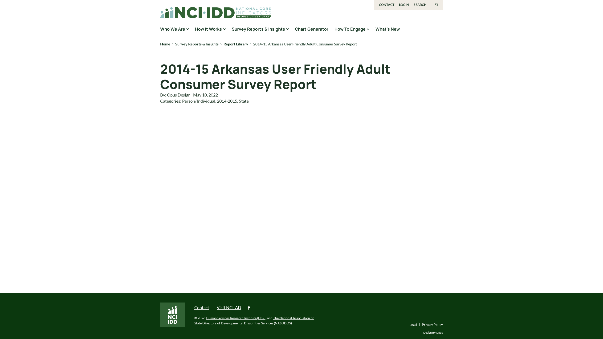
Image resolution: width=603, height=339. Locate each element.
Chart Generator (311, 29)
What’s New (387, 29)
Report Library (236, 44)
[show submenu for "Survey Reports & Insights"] (287, 29)
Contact (386, 5)
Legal (413, 325)
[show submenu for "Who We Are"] (187, 29)
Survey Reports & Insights (197, 44)
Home (165, 44)
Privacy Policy (432, 325)
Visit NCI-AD (229, 307)
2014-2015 (227, 101)
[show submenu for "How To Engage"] (368, 29)
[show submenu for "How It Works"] (224, 29)
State (244, 101)
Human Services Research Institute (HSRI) (236, 318)
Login (404, 5)
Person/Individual (198, 101)
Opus (439, 332)
